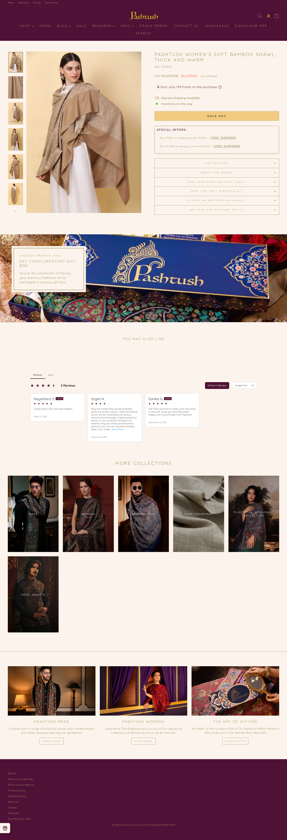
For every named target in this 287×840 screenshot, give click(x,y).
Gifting (37, 2)
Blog (63, 26)
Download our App (19, 818)
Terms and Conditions (21, 784)
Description (216, 163)
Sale (81, 26)
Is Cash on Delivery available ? (217, 200)
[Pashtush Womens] (143, 690)
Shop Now (51, 741)
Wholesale (217, 26)
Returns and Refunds (20, 779)
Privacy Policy (16, 790)
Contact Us (186, 26)
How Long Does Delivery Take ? (216, 181)
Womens (23, 2)
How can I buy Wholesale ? (217, 191)
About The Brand (217, 172)
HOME (45, 26)
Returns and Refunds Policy (217, 209)
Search (143, 33)
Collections (51, 2)
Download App (251, 26)
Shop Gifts (235, 741)
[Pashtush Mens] (51, 690)
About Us (13, 801)
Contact (12, 807)
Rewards (102, 26)
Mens (11, 2)
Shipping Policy (17, 796)
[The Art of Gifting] (235, 690)
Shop (26, 26)
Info (126, 26)
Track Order (153, 26)
